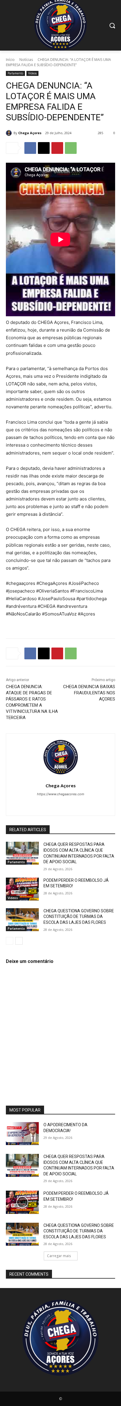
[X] (44, 148)
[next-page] (19, 941)
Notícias (26, 59)
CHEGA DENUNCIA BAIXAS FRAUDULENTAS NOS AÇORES (89, 693)
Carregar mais (59, 1255)
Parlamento (15, 73)
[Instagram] (45, 804)
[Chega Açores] (10, 133)
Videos (32, 73)
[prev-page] (9, 941)
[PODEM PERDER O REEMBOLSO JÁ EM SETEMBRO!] (22, 889)
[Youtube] (76, 804)
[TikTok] (55, 804)
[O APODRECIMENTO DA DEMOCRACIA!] (22, 1133)
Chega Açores (29, 133)
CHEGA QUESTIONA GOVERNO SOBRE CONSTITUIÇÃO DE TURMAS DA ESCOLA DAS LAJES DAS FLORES (78, 917)
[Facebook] (30, 148)
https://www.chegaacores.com (60, 794)
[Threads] (86, 804)
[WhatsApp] (71, 148)
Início (10, 59)
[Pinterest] (57, 148)
